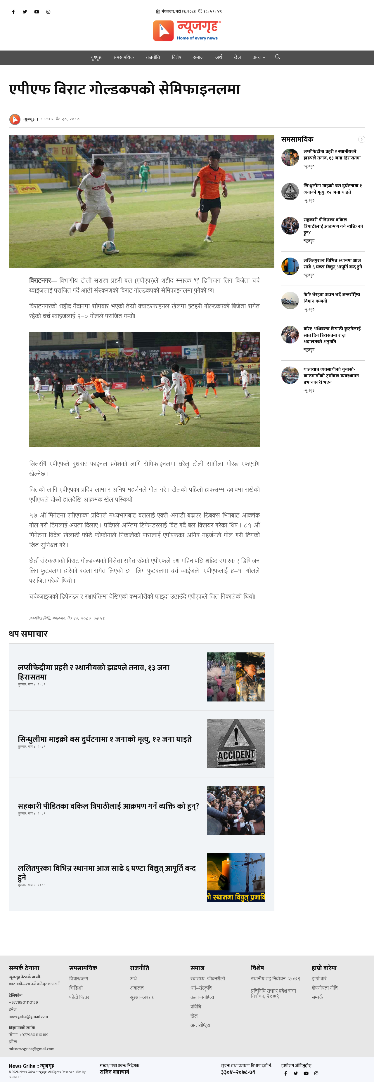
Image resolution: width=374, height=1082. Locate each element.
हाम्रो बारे (319, 979)
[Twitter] (24, 12)
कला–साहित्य (202, 998)
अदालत (137, 988)
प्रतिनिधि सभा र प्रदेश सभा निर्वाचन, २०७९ (273, 994)
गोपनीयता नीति (325, 988)
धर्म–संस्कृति (201, 988)
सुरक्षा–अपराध (142, 998)
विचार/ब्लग (78, 979)
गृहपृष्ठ (96, 57)
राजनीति (153, 57)
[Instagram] (48, 12)
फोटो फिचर (79, 998)
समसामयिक (123, 57)
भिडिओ (76, 988)
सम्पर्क (317, 998)
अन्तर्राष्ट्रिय (200, 1026)
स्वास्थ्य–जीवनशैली (208, 979)
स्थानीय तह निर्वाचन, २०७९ (276, 979)
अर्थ (218, 57)
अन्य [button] (257, 57)
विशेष (176, 57)
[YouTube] (36, 12)
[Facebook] (13, 12)
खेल (237, 57)
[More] (361, 138)
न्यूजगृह (28, 119)
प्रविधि (196, 1007)
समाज (198, 57)
